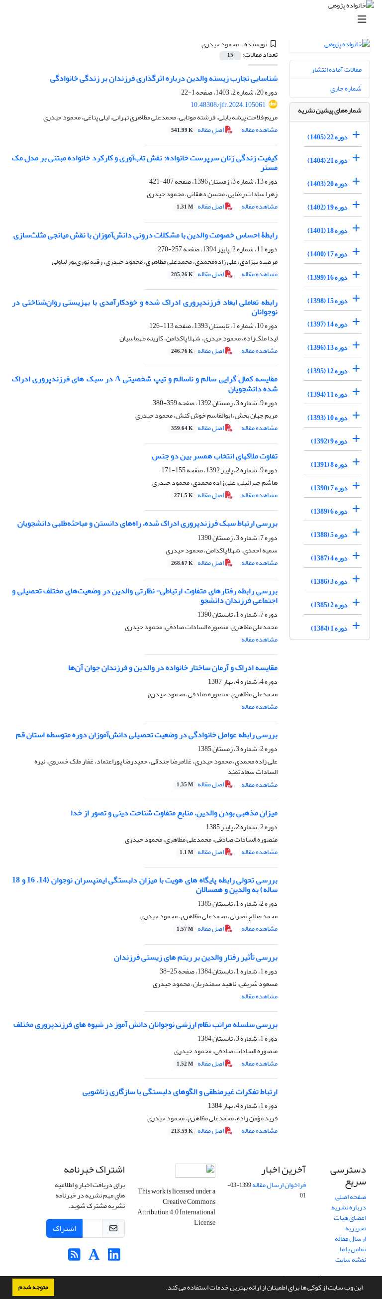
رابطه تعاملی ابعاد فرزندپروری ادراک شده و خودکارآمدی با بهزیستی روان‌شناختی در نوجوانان (145, 307)
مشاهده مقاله (259, 129)
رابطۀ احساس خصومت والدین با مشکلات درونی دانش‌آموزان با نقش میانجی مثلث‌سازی (145, 234)
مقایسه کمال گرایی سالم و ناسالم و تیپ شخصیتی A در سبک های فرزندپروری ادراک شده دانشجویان (145, 383)
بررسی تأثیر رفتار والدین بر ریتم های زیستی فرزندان (196, 957)
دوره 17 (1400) (327, 254)
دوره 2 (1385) (329, 605)
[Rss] (74, 1257)
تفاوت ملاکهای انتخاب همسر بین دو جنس (215, 455)
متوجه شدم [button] (33, 1287)
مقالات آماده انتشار (336, 69)
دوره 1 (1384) (329, 628)
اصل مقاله (198, 129)
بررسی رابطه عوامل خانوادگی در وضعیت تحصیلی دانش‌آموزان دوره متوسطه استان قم (147, 734)
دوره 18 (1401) (327, 230)
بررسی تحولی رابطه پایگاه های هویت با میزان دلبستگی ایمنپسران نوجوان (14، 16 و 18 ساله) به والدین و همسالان (145, 884)
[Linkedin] (114, 1257)
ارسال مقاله (350, 1238)
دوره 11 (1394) (327, 394)
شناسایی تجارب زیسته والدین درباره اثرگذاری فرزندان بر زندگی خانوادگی (164, 78)
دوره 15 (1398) (327, 301)
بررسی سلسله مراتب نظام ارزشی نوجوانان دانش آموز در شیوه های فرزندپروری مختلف (145, 1024)
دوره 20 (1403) (327, 184)
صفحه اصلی (350, 1196)
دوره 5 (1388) (329, 534)
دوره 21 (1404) (327, 160)
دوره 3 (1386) (329, 581)
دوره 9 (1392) (329, 441)
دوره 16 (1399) (327, 277)
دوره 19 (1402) (327, 207)
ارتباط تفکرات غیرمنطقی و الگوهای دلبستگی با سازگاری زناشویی (180, 1091)
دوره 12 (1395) (327, 371)
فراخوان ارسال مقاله (279, 1184)
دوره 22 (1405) (327, 137)
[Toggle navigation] (194, 19)
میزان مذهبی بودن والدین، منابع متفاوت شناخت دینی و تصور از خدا (174, 812)
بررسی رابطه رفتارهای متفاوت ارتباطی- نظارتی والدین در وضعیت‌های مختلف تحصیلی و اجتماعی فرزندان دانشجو (145, 595)
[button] (163, 1288)
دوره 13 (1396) (327, 347)
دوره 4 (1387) (329, 558)
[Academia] (94, 1257)
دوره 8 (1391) (329, 464)
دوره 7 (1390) (329, 488)
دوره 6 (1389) (329, 511)
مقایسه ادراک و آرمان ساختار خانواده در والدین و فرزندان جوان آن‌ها (173, 667)
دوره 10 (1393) (327, 418)
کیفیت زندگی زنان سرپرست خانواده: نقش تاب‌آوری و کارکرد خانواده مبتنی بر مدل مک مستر (145, 162)
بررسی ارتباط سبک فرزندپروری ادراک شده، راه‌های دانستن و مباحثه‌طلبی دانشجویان (147, 523)
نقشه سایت (350, 1259)
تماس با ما (353, 1249)
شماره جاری (346, 88)
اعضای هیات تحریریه (350, 1223)
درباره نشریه (348, 1207)
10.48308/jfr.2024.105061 (228, 104)
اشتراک (64, 1228)
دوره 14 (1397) (327, 324)
